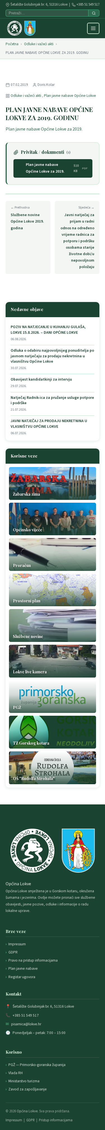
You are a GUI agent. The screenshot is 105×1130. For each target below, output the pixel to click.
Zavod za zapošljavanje (27, 1089)
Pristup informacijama (56, 1120)
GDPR (13, 952)
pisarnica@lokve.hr (26, 1024)
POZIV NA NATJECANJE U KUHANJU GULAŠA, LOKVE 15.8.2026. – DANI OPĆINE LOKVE (48, 329)
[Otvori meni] (93, 28)
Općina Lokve (27, 1111)
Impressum (17, 944)
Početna (12, 44)
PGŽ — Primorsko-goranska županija (37, 1064)
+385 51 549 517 (87, 4)
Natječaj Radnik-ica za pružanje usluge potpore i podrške (52, 400)
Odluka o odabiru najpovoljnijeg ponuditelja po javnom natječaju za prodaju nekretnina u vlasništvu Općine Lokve (52, 356)
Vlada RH (15, 1073)
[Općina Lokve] (21, 28)
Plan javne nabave (23, 968)
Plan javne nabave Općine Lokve (70, 95)
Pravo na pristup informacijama (33, 960)
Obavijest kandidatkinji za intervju (41, 379)
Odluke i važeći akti (38, 44)
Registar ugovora (21, 977)
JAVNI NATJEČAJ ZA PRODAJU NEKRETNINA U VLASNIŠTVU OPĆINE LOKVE (49, 423)
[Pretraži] (93, 13)
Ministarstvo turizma (23, 1081)
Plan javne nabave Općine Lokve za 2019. (44, 129)
